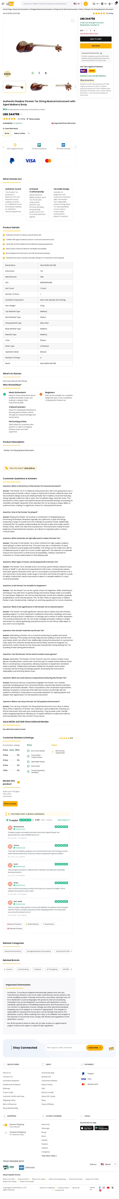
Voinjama (46, 1152)
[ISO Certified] (26, 1167)
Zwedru (45, 1148)
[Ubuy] (10, 3)
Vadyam (24, 969)
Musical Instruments (21, 9)
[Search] (86, 4)
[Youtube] (108, 1188)
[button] (96, 3)
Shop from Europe (27, 1181)
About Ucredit (47, 1092)
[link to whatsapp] (33, 73)
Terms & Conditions (47, 1188)
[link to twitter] (46, 73)
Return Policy (47, 1084)
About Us (7, 1073)
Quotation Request (11, 1080)
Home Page (7, 9)
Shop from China (92, 1179)
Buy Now (96, 46)
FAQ (43, 1088)
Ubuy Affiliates (48, 1104)
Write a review (10, 804)
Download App (48, 1073)
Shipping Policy (9, 1100)
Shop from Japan (38, 1179)
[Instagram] (104, 1188)
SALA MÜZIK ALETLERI (11, 13)
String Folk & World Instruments (66, 9)
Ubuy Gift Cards (48, 1096)
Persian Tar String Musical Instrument (99, 9)
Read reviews (63, 820)
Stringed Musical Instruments (41, 9)
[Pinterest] (100, 1190)
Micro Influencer (10, 1104)
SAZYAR (53, 969)
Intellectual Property (11, 1084)
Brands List (46, 1077)
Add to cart (96, 39)
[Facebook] (100, 1188)
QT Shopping (39, 969)
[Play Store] (102, 1129)
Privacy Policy (63, 1188)
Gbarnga (45, 1128)
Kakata (45, 1144)
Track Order (8, 1092)
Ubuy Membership (10, 1108)
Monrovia (46, 1124)
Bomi (44, 1136)
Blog (43, 1100)
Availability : (8, 123)
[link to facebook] (39, 73)
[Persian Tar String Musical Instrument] (39, 47)
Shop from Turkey (10, 1181)
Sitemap (6, 1088)
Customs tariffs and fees (13, 1096)
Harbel (44, 1140)
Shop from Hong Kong (57, 1179)
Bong (44, 1132)
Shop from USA (8, 1179)
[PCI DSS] (8, 1168)
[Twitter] (112, 1188)
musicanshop (10, 969)
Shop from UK (23, 1179)
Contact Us (8, 1077)
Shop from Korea (75, 1179)
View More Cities (49, 1156)
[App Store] (87, 1129)
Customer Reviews (49, 1080)
